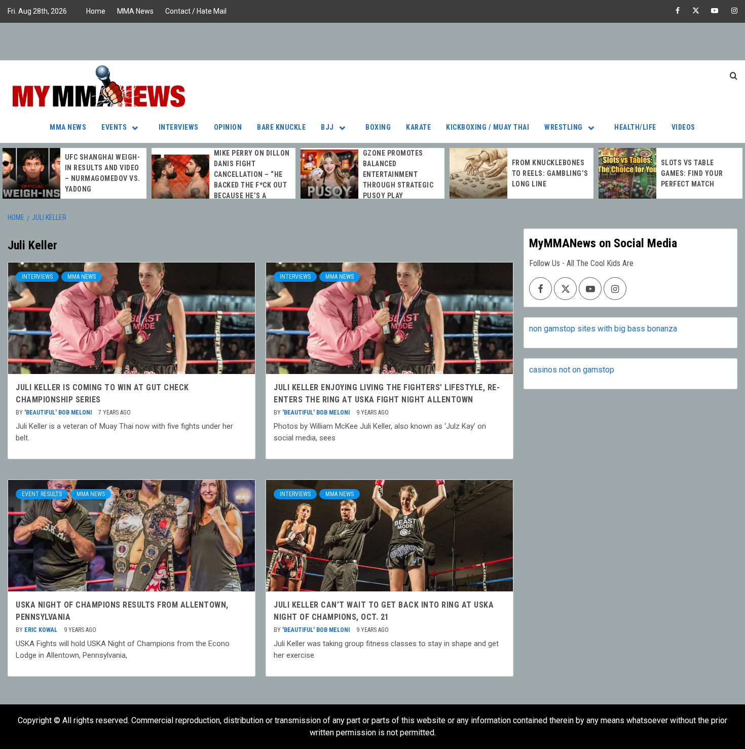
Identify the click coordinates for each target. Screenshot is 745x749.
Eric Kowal (41, 629)
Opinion (228, 127)
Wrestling (563, 127)
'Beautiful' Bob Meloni (58, 412)
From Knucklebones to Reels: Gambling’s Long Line (550, 173)
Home (95, 11)
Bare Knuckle (281, 127)
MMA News (135, 11)
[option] (74, 173)
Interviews (179, 127)
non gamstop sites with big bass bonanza (603, 328)
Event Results (42, 494)
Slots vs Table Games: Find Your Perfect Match (692, 173)
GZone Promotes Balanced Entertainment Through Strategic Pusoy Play (398, 174)
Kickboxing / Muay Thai (487, 127)
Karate (418, 127)
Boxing (378, 127)
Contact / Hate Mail (196, 11)
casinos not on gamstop (571, 369)
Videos (683, 127)
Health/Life (635, 127)
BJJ (327, 127)
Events (114, 127)
